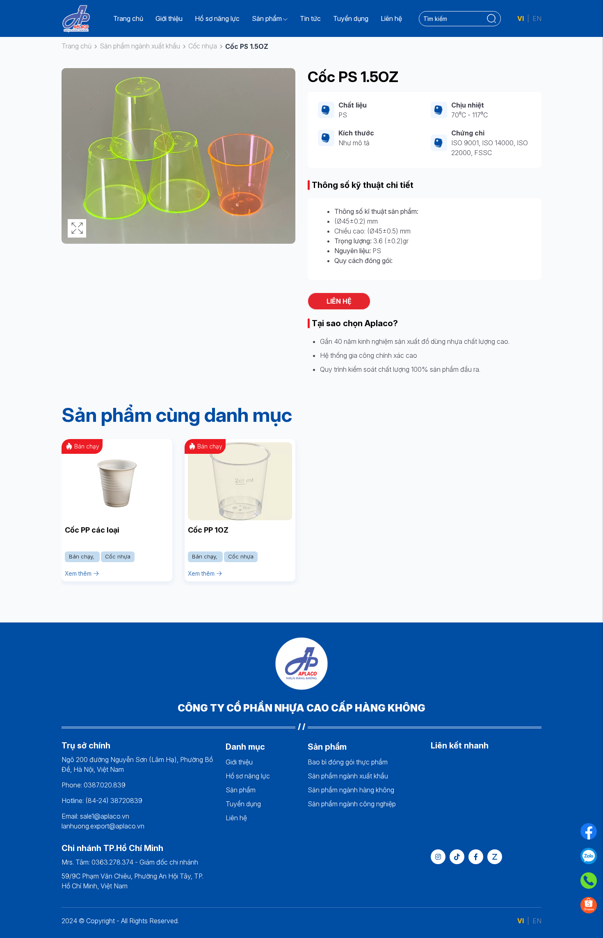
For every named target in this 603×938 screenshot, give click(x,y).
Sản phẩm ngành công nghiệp (352, 804)
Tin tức (310, 18)
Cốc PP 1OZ (208, 530)
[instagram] (438, 856)
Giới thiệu (169, 18)
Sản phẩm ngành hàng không (351, 790)
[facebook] (475, 856)
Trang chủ (128, 18)
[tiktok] (457, 856)
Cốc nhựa (202, 46)
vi (520, 18)
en (536, 18)
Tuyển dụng (350, 18)
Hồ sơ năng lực (217, 18)
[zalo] (494, 856)
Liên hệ (391, 18)
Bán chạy (81, 556)
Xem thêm (78, 573)
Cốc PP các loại (92, 530)
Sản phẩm (267, 18)
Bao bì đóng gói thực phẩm (348, 762)
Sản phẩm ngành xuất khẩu (140, 46)
